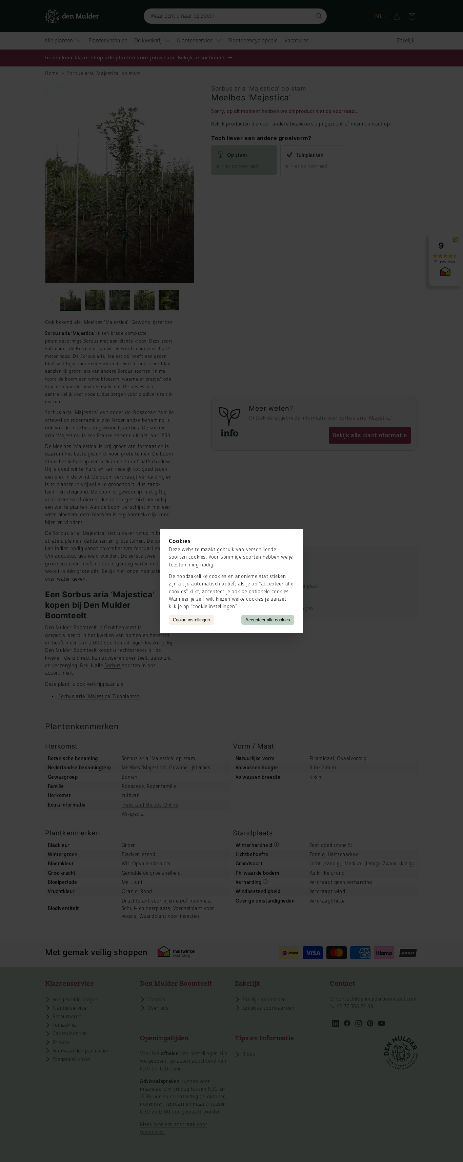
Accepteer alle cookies (267, 619)
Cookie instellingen (191, 619)
